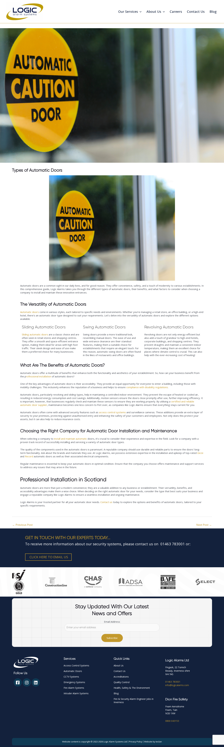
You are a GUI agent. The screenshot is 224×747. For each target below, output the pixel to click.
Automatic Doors (73, 671)
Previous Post (22, 525)
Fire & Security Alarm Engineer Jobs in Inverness (133, 700)
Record (29, 456)
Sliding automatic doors (35, 334)
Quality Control (122, 682)
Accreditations (121, 676)
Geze (200, 453)
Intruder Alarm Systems (76, 693)
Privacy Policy (135, 741)
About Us (153, 11)
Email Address (112, 621)
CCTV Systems (71, 676)
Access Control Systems (76, 665)
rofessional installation (38, 376)
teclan (159, 741)
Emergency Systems (74, 682)
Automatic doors (29, 312)
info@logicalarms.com (177, 685)
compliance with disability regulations (147, 387)
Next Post (204, 525)
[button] (140, 11)
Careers (176, 11)
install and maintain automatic (70, 438)
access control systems (112, 412)
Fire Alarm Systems (74, 687)
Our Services (128, 11)
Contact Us (196, 11)
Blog (213, 11)
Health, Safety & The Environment (132, 687)
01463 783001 (172, 681)
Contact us (106, 502)
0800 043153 (172, 720)
